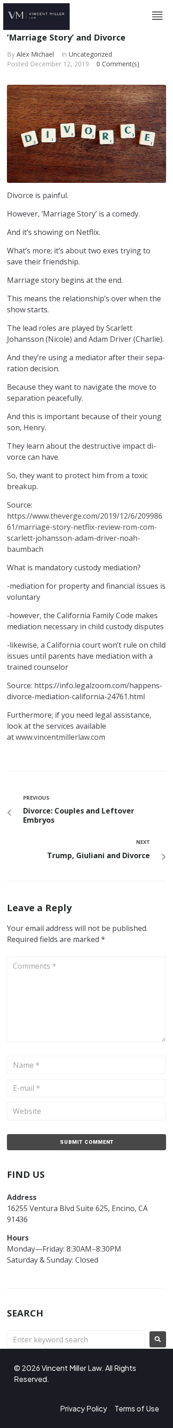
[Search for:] (76, 1339)
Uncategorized (90, 54)
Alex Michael (35, 54)
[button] (157, 16)
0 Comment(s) (117, 63)
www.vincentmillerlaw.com (60, 737)
